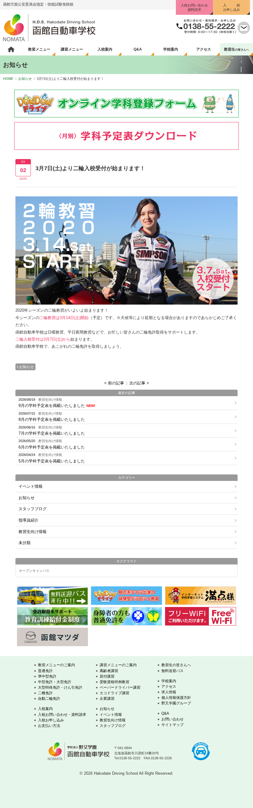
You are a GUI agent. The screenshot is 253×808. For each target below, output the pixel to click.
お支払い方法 (49, 726)
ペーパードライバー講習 (120, 687)
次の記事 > (139, 383)
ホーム (11, 49)
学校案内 (170, 49)
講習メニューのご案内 (118, 665)
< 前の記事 (114, 383)
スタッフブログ (33, 509)
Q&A (138, 49)
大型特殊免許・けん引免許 (60, 687)
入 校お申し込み (231, 7)
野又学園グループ (176, 703)
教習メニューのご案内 (56, 665)
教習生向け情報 (33, 531)
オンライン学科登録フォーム (126, 103)
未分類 (25, 542)
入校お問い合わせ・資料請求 (62, 714)
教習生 (236, 49)
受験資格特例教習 (114, 682)
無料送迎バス (172, 671)
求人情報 (168, 692)
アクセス (203, 49)
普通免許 (45, 671)
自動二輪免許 (49, 698)
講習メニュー (72, 49)
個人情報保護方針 (176, 697)
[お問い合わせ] (244, 32)
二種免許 (45, 693)
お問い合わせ (172, 719)
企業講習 (107, 698)
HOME (8, 78)
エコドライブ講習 (114, 693)
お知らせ (25, 78)
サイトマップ (172, 725)
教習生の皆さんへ (176, 665)
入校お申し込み (51, 720)
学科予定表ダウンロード (126, 136)
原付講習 (107, 676)
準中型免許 (47, 676)
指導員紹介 (29, 520)
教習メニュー (39, 49)
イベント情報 (31, 486)
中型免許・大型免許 (54, 682)
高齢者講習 (109, 671)
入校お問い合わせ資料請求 (194, 7)
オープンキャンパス (34, 570)
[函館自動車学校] (49, 40)
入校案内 (104, 49)
